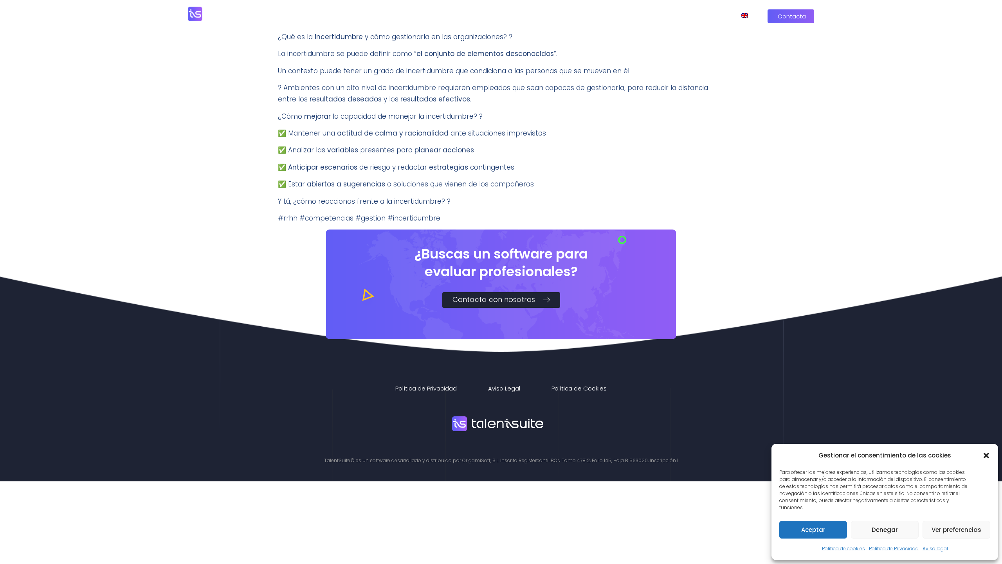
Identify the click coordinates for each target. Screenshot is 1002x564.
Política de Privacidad (894, 548)
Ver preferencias (956, 530)
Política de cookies (843, 548)
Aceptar (813, 530)
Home (523, 15)
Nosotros (620, 15)
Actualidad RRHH (686, 15)
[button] (986, 455)
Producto (564, 15)
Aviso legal (935, 548)
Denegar (885, 530)
